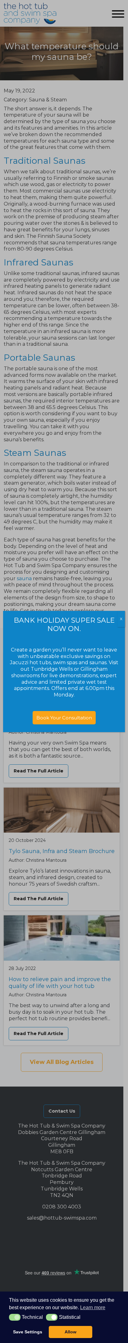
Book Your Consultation (64, 718)
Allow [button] (70, 1331)
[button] (15, 1317)
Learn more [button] (92, 1307)
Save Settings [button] (27, 1331)
